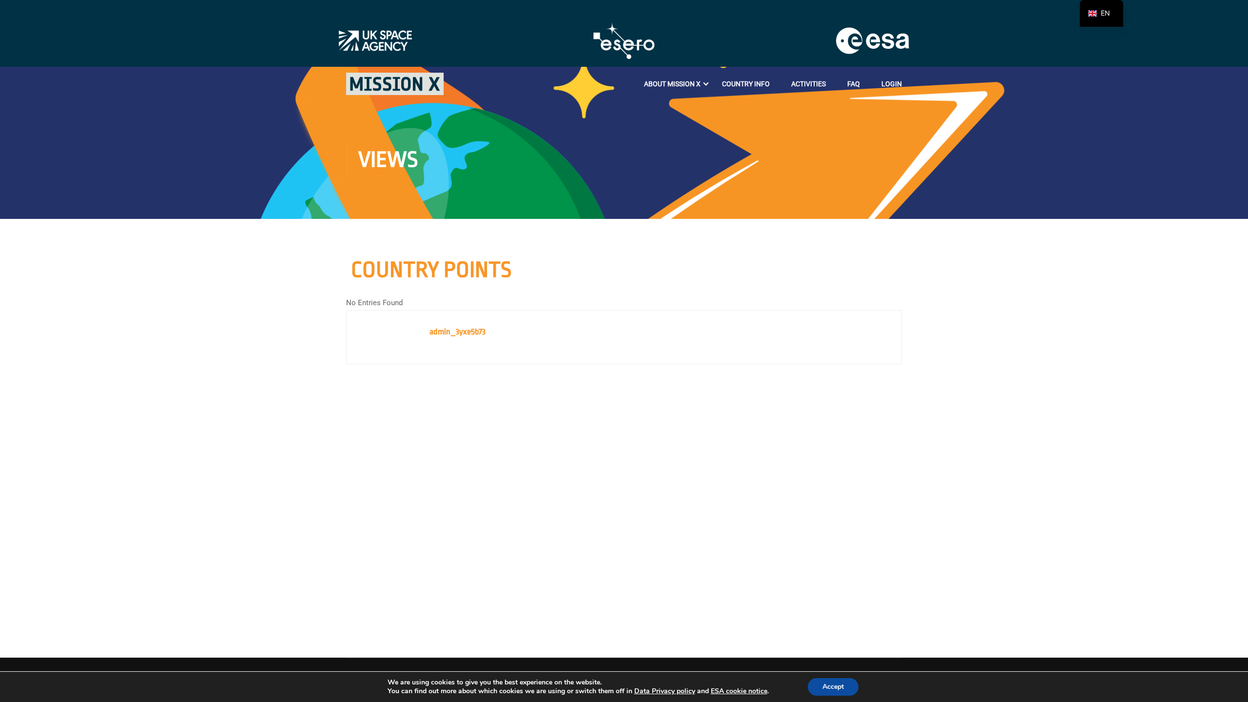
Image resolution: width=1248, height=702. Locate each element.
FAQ (853, 84)
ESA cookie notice (739, 691)
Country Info (746, 84)
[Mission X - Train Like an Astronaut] (395, 84)
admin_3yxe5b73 (457, 331)
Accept (833, 686)
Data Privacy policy (664, 691)
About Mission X (672, 84)
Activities (808, 84)
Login (891, 84)
